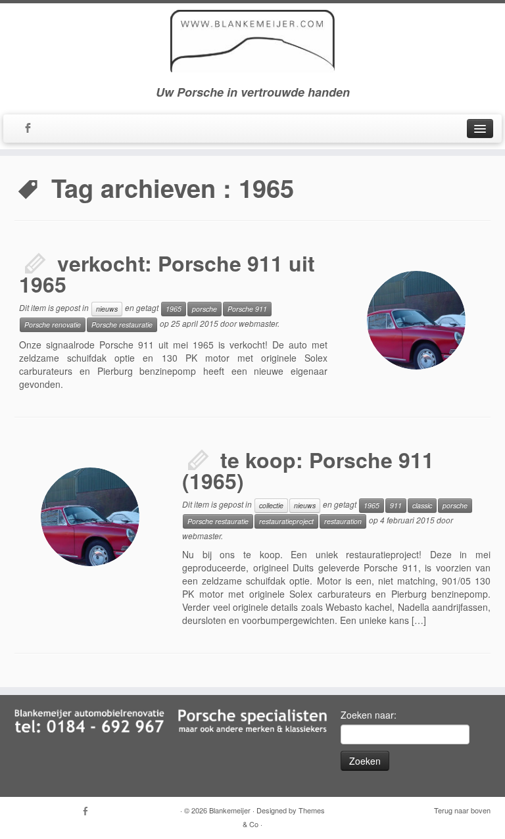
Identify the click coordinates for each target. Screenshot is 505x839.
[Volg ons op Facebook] (32, 128)
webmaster (258, 323)
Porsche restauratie (122, 324)
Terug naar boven (462, 810)
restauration (343, 521)
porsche (204, 309)
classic (422, 505)
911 (396, 505)
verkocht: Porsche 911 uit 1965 (167, 273)
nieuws (107, 309)
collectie (271, 505)
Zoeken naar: (369, 714)
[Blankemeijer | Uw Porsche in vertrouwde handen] (252, 41)
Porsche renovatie (52, 324)
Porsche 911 (247, 309)
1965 (173, 309)
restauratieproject (286, 521)
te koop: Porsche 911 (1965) (308, 470)
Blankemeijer (230, 810)
